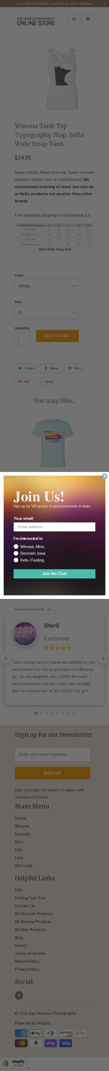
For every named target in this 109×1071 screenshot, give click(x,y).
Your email (23, 519)
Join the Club (54, 574)
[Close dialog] (104, 476)
